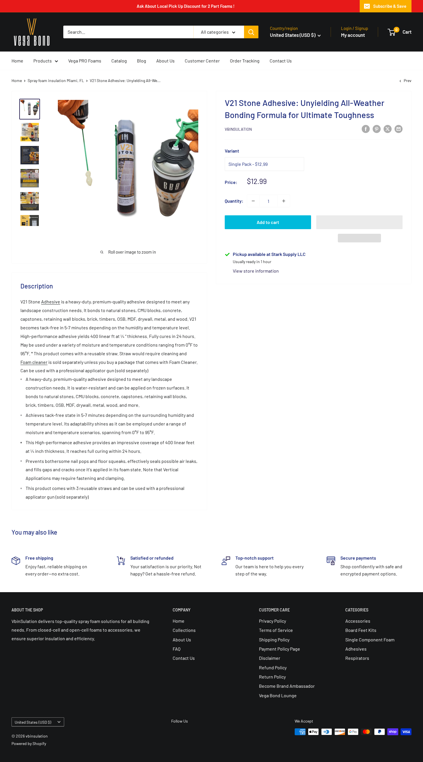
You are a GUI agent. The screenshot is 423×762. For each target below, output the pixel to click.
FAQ (176, 648)
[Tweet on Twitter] (388, 128)
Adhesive (50, 301)
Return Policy (272, 676)
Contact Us (281, 60)
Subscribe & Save (389, 6)
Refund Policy (273, 667)
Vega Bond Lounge (278, 695)
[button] (359, 222)
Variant (232, 150)
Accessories (357, 621)
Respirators (357, 658)
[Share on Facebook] (366, 128)
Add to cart (268, 222)
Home (17, 60)
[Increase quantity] (284, 201)
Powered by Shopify (29, 743)
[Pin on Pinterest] (377, 128)
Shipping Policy (274, 639)
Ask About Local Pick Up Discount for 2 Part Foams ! (186, 6)
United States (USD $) (33, 722)
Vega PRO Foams (84, 60)
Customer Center (202, 60)
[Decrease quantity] (253, 201)
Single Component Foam (370, 639)
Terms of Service (276, 630)
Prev (407, 80)
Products (42, 60)
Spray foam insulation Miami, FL (56, 80)
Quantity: (234, 201)
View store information (256, 270)
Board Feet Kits (360, 630)
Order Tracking (245, 60)
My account (353, 35)
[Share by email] (399, 128)
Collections (184, 630)
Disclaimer (269, 658)
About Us (165, 60)
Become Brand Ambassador (287, 686)
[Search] (251, 32)
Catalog (119, 60)
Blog (141, 60)
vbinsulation (238, 129)
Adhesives (356, 648)
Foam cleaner (33, 362)
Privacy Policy (272, 621)
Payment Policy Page (279, 648)
